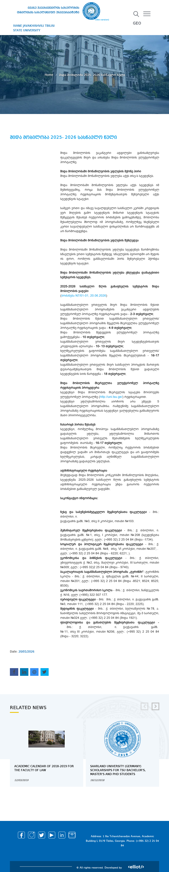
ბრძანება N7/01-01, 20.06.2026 (83, 296)
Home (49, 75)
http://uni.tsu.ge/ (111, 397)
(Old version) (102, 20)
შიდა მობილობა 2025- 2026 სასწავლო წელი (92, 75)
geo (137, 23)
